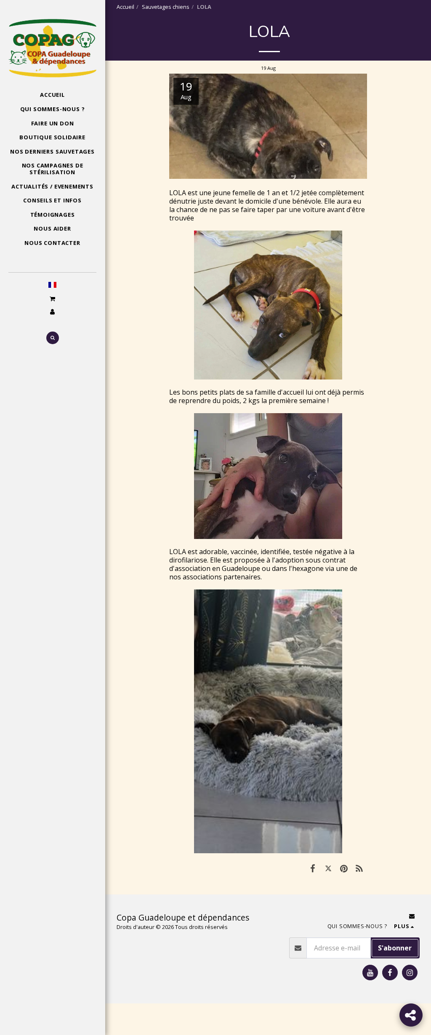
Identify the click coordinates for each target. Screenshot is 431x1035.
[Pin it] (343, 868)
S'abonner (395, 948)
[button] (52, 299)
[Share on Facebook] (313, 868)
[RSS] (359, 868)
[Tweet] (328, 868)
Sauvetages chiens (165, 7)
